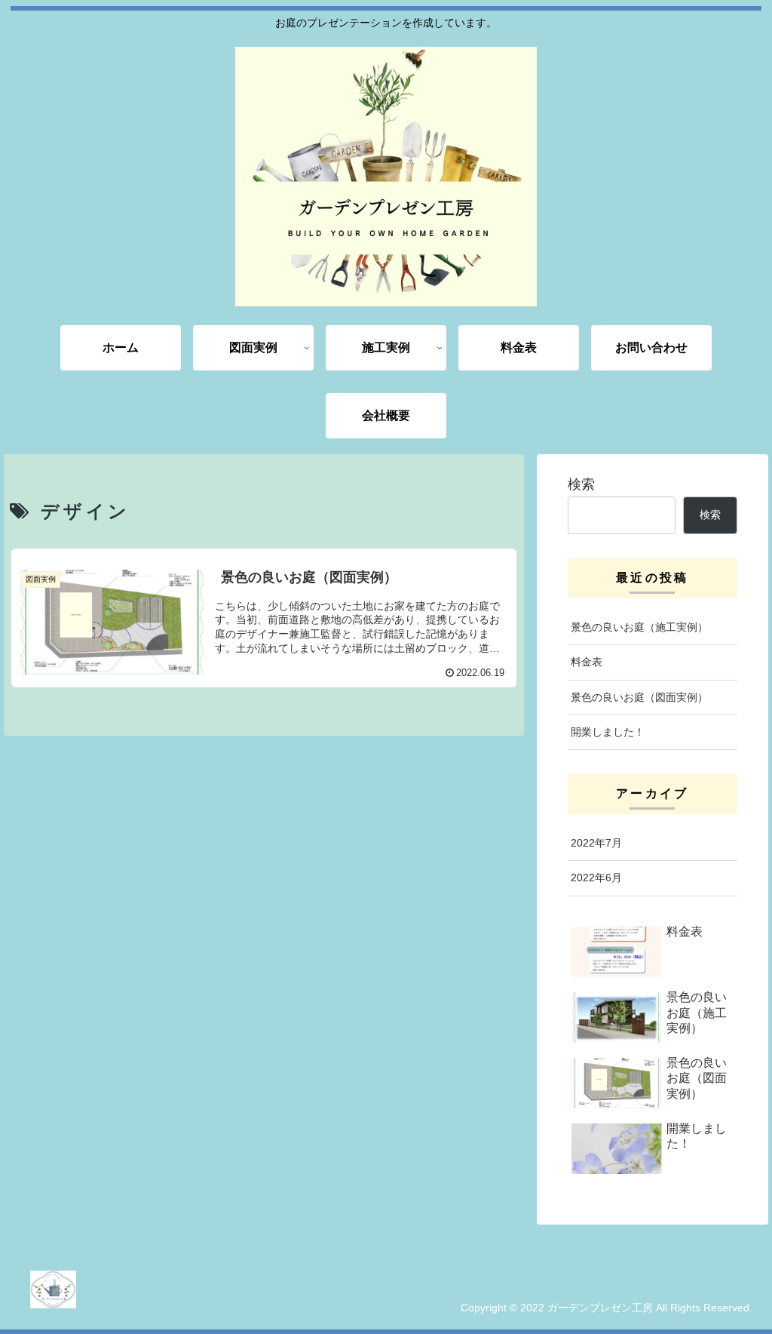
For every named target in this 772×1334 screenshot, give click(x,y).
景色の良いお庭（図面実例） (639, 697)
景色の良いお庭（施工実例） (639, 627)
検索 (581, 484)
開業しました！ (608, 732)
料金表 (586, 662)
